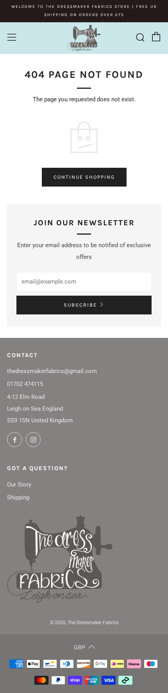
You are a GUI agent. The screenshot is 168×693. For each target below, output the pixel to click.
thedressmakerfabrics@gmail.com (52, 371)
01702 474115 (25, 384)
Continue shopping (84, 177)
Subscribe (80, 305)
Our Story (19, 484)
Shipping (18, 497)
